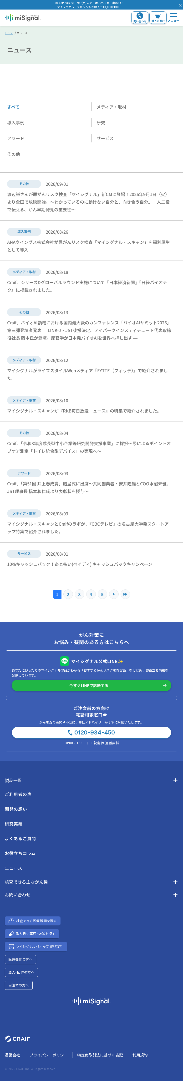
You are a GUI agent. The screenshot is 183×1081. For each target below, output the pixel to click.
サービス (105, 138)
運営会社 (12, 1055)
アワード (15, 138)
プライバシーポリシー (49, 1055)
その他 (13, 154)
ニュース (13, 868)
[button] (88, 5)
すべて (13, 107)
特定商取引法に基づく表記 (100, 1055)
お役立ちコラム (20, 853)
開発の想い (16, 809)
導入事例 (15, 122)
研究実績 (14, 823)
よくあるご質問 (20, 838)
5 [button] (102, 594)
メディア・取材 (111, 107)
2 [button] (68, 594)
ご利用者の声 (18, 794)
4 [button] (91, 594)
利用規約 (140, 1055)
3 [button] (79, 594)
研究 (101, 122)
